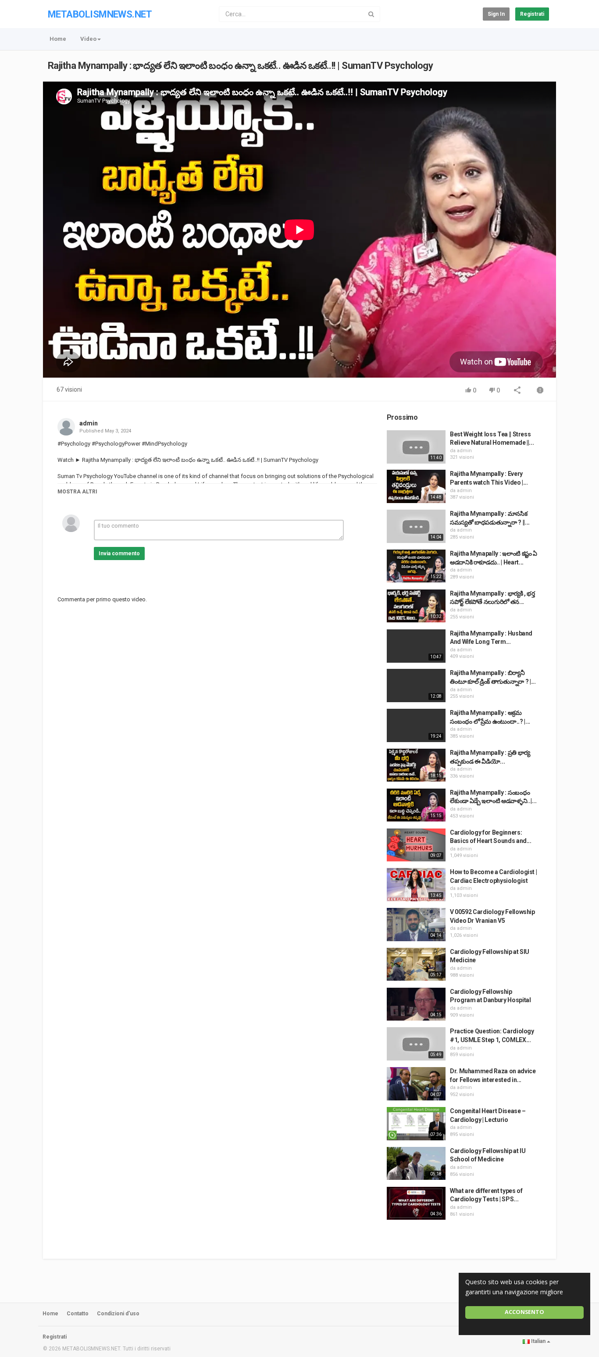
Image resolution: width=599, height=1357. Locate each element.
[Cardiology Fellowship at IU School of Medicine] (416, 1163)
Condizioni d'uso (118, 1314)
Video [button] (88, 39)
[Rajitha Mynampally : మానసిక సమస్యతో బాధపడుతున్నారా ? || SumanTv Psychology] (416, 526)
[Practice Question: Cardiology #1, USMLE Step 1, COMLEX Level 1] (416, 1044)
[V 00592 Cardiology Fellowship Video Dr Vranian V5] (416, 924)
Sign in (496, 14)
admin (88, 423)
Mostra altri (77, 492)
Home (58, 39)
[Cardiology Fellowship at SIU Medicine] (416, 964)
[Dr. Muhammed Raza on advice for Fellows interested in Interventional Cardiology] (416, 1083)
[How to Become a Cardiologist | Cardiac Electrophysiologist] (416, 884)
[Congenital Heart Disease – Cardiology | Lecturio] (416, 1123)
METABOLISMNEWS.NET (100, 14)
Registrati (532, 14)
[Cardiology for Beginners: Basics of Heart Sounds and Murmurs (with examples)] (416, 845)
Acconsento (524, 1312)
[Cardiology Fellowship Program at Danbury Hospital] (416, 1004)
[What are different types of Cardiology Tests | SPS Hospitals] (416, 1203)
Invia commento (119, 553)
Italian (538, 1341)
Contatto (78, 1314)
